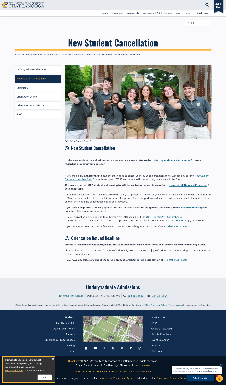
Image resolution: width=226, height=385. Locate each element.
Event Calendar (160, 340)
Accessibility (127, 371)
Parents (70, 334)
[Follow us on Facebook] (113, 347)
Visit (72, 351)
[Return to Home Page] (86, 347)
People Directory (161, 334)
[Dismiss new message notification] (221, 365)
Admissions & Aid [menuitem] (151, 13)
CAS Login (157, 351)
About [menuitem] (105, 13)
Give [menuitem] (178, 13)
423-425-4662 (135, 295)
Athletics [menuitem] (167, 13)
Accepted (78, 54)
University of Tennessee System (116, 378)
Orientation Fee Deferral (30, 105)
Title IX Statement (85, 371)
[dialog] (29, 369)
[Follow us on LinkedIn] (131, 347)
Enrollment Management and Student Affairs (36, 54)
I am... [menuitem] (186, 13)
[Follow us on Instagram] (104, 347)
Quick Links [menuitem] (201, 13)
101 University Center (71, 295)
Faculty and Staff (65, 323)
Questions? (74, 361)
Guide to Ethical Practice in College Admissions (157, 305)
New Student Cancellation (127, 54)
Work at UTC (158, 345)
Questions (22, 88)
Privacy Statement (107, 371)
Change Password (161, 328)
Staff (19, 114)
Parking (70, 345)
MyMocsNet (158, 317)
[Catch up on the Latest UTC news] (140, 347)
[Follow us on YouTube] (95, 347)
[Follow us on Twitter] (122, 347)
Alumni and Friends (64, 328)
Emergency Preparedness (60, 340)
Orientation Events (26, 96)
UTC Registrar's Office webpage (164, 217)
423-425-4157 (159, 295)
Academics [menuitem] (117, 13)
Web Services (143, 371)
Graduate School (174, 220)
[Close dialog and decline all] (53, 358)
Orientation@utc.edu (177, 226)
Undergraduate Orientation (99, 54)
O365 (154, 323)
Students (70, 317)
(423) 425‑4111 (142, 365)
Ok (44, 377)
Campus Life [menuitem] (133, 13)
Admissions (65, 54)
